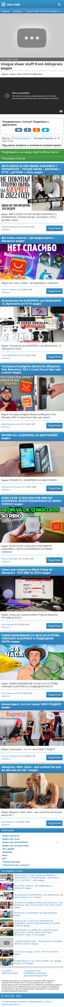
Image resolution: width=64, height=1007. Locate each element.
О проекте (6, 971)
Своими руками (11, 861)
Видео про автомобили (15, 842)
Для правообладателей (35, 975)
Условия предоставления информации (21, 1001)
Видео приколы (10, 835)
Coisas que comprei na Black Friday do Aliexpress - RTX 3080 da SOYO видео (26, 571)
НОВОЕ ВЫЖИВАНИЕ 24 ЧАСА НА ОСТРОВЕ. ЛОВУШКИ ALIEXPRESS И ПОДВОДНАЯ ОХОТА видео (30, 638)
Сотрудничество (32, 971)
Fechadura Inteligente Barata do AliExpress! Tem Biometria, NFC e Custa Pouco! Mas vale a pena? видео (31, 369)
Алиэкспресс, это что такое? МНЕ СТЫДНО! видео (31, 705)
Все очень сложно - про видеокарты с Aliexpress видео (27, 239)
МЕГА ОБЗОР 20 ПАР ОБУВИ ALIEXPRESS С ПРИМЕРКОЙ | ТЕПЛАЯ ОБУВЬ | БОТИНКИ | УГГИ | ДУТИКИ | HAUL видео (31, 169)
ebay (4, 855)
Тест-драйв (8, 848)
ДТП (4, 858)
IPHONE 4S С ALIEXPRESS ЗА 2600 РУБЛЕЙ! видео (29, 436)
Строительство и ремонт (16, 865)
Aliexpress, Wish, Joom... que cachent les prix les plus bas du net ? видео (31, 768)
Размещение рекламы (35, 973)
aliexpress (5, 229)
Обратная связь (9, 973)
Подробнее (54, 228)
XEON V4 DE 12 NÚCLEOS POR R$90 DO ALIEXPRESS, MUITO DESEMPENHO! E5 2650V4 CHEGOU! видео (31, 501)
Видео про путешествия (15, 845)
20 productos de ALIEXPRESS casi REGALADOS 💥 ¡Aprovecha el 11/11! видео (31, 302)
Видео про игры (11, 838)
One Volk (13, 4)
